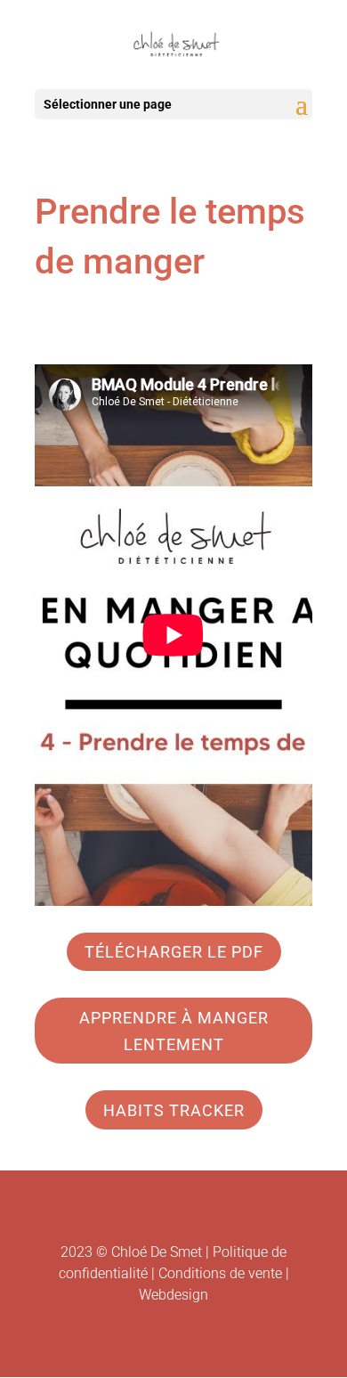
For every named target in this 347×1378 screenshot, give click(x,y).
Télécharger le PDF (174, 951)
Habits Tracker (174, 1110)
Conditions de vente (220, 1273)
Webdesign (173, 1294)
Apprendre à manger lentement (174, 1031)
